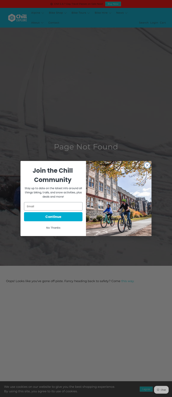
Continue (53, 216)
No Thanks (53, 228)
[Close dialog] (147, 165)
